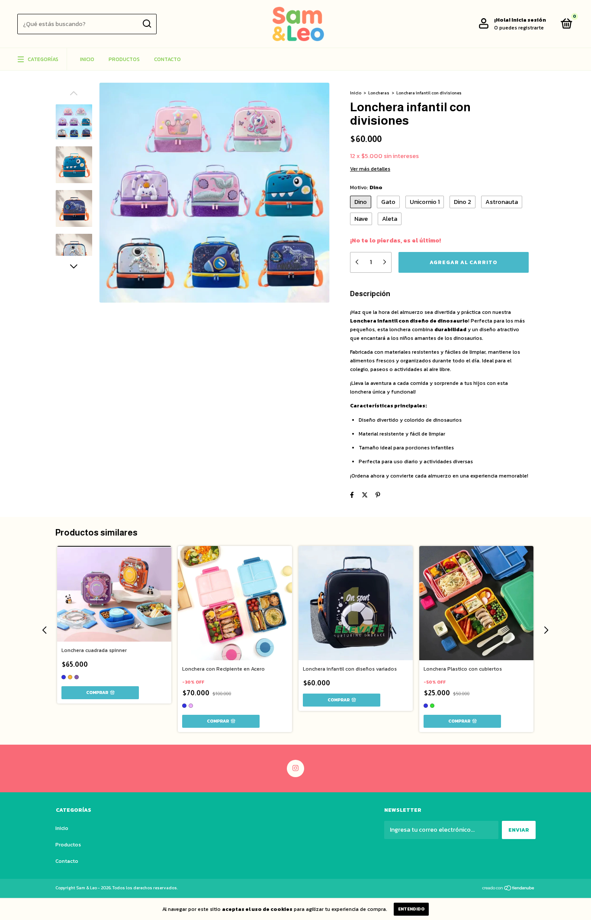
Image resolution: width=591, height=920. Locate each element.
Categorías (43, 59)
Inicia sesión (528, 20)
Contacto (167, 59)
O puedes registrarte (519, 28)
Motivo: (366, 187)
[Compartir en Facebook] (352, 495)
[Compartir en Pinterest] (378, 495)
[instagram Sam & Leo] (295, 768)
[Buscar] (146, 24)
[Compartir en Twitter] (365, 495)
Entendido (411, 909)
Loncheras (378, 93)
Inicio (87, 59)
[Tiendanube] (509, 889)
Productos (124, 59)
